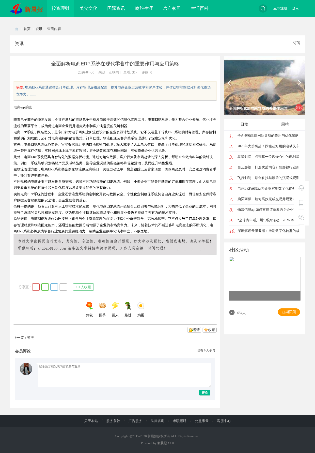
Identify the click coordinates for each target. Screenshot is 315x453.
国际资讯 (116, 8)
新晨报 (34, 9)
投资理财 (60, 8)
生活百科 (199, 8)
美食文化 (88, 8)
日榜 (244, 124)
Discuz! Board (17, 28)
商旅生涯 (144, 8)
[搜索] (263, 8)
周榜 (285, 124)
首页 (27, 29)
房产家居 (172, 8)
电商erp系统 (23, 107)
